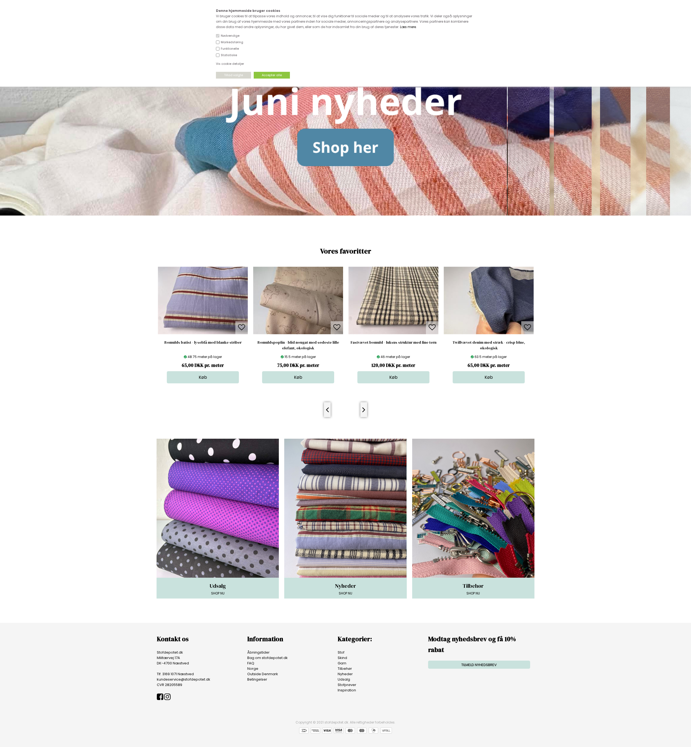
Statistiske (229, 55)
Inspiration (347, 690)
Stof (341, 652)
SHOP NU (217, 589)
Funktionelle (230, 48)
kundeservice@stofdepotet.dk (183, 679)
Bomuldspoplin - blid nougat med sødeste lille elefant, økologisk (203, 345)
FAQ (250, 663)
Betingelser (257, 679)
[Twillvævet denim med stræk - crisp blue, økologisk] (393, 333)
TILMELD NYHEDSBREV (479, 664)
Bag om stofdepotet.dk (267, 657)
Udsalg (344, 679)
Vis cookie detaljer (230, 64)
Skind (342, 657)
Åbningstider (258, 652)
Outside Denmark (262, 674)
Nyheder (345, 674)
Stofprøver (347, 684)
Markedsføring (232, 42)
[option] (203, 325)
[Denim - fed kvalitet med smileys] (489, 333)
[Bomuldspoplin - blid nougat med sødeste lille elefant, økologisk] (203, 333)
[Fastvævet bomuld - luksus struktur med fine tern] (298, 333)
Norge (252, 668)
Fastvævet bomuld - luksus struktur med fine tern (298, 342)
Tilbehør (345, 668)
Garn (342, 663)
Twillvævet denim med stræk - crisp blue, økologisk (393, 345)
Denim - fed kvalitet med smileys (488, 342)
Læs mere (408, 27)
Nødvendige (230, 35)
